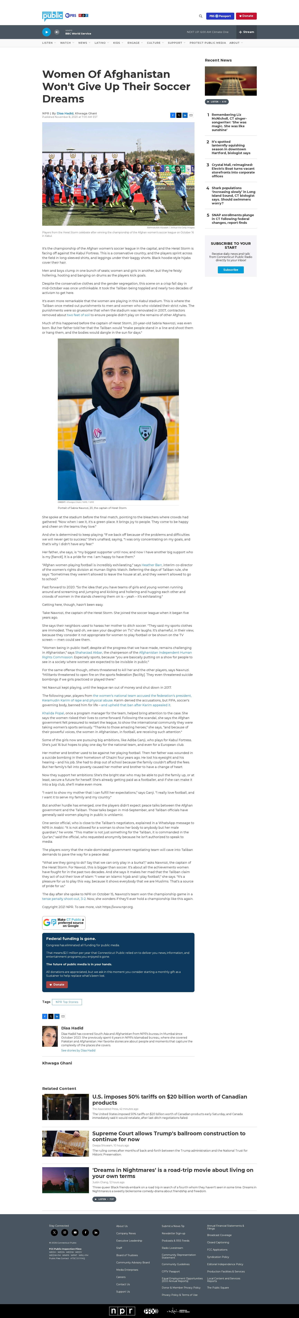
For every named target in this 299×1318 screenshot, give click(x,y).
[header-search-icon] (200, 16)
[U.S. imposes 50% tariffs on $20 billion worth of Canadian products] (65, 1107)
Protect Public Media (208, 42)
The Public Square (218, 1287)
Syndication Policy (218, 1257)
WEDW (70, 1252)
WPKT (74, 1255)
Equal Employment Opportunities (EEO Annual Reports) (182, 1280)
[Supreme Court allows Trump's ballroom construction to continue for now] (65, 1144)
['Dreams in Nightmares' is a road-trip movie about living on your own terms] (65, 1180)
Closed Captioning (218, 1242)
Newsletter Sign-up (173, 1233)
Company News (126, 1233)
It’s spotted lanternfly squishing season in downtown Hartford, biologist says (231, 147)
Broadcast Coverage (219, 1235)
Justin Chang (100, 1182)
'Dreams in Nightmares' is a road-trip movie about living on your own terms (172, 1173)
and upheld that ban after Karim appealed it (135, 705)
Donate (247, 16)
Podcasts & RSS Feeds (175, 1240)
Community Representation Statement (179, 1256)
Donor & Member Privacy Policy (181, 1287)
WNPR (65, 1255)
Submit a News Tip (173, 1226)
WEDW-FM (55, 1255)
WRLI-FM (83, 1255)
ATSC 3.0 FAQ (77, 1258)
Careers (120, 1277)
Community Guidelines (175, 1264)
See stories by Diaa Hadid (78, 1050)
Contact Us (123, 1284)
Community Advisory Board (133, 1262)
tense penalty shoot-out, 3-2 (64, 899)
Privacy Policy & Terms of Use (180, 1295)
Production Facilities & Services (226, 1271)
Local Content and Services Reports (223, 1280)
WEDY (78, 1252)
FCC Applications (217, 1249)
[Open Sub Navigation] (55, 43)
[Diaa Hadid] (50, 1036)
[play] (46, 32)
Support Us (123, 1291)
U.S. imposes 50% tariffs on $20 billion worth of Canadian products (169, 1100)
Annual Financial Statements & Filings (225, 1227)
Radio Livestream (172, 1248)
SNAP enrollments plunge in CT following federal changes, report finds (233, 219)
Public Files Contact (59, 1258)
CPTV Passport (171, 1271)
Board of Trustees (127, 1255)
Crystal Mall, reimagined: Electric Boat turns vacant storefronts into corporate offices (233, 170)
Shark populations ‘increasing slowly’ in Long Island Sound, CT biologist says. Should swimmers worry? (233, 195)
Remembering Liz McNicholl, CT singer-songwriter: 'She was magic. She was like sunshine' (229, 122)
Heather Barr (152, 565)
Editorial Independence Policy (225, 1264)
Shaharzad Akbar (88, 652)
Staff (119, 1248)
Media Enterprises (127, 1270)
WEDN (61, 1252)
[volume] (57, 32)
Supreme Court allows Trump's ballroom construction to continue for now (169, 1136)
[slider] (62, 32)
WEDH (52, 1252)
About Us (122, 1226)
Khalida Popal (53, 713)
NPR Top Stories (67, 1002)
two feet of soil (78, 315)
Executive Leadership (129, 1240)
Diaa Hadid (65, 113)
